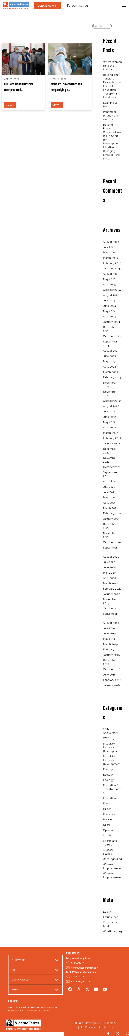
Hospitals (109, 814)
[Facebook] (70, 989)
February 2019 (112, 649)
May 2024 (109, 311)
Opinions (108, 830)
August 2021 (111, 481)
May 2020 (109, 572)
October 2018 (112, 669)
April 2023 (109, 366)
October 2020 (112, 542)
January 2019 (111, 654)
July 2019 (109, 628)
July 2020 (109, 562)
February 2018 (112, 679)
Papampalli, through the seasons (110, 115)
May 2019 (109, 638)
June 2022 (109, 416)
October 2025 (112, 268)
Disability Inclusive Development (112, 747)
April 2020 (109, 578)
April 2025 (109, 284)
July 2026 (109, 247)
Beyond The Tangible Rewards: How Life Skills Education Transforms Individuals (112, 86)
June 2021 (109, 492)
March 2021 (110, 508)
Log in (107, 911)
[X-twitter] (87, 989)
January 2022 (111, 443)
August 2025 (111, 273)
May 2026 (109, 252)
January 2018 (111, 685)
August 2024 (111, 295)
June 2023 (109, 356)
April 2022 (109, 427)
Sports (107, 835)
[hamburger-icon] (123, 6)
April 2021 (109, 502)
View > (10, 105)
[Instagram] (79, 989)
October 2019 (112, 608)
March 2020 (110, 583)
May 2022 (109, 422)
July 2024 (109, 300)
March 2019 (110, 644)
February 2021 (112, 513)
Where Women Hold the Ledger (112, 66)
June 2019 (109, 633)
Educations (110, 798)
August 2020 (111, 556)
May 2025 (109, 279)
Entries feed (110, 917)
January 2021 (111, 518)
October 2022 (112, 400)
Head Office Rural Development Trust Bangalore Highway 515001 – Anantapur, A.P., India (32, 1009)
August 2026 (111, 241)
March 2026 (110, 257)
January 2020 (111, 594)
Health (107, 808)
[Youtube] (105, 989)
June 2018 (109, 674)
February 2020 (112, 588)
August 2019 (111, 622)
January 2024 (111, 321)
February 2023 (112, 377)
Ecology (108, 769)
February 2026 (112, 263)
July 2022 (109, 411)
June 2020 (109, 567)
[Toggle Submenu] (56, 960)
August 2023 (111, 350)
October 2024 (112, 289)
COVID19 (109, 738)
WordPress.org (112, 931)
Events (107, 803)
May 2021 (109, 497)
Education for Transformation (112, 789)
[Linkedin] (96, 989)
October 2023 (112, 336)
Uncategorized (112, 859)
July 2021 (109, 486)
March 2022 (110, 432)
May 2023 (109, 361)
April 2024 (109, 316)
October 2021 (112, 467)
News (106, 824)
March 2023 (110, 372)
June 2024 (109, 305)
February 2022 (112, 438)
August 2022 (111, 406)
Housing (108, 819)
